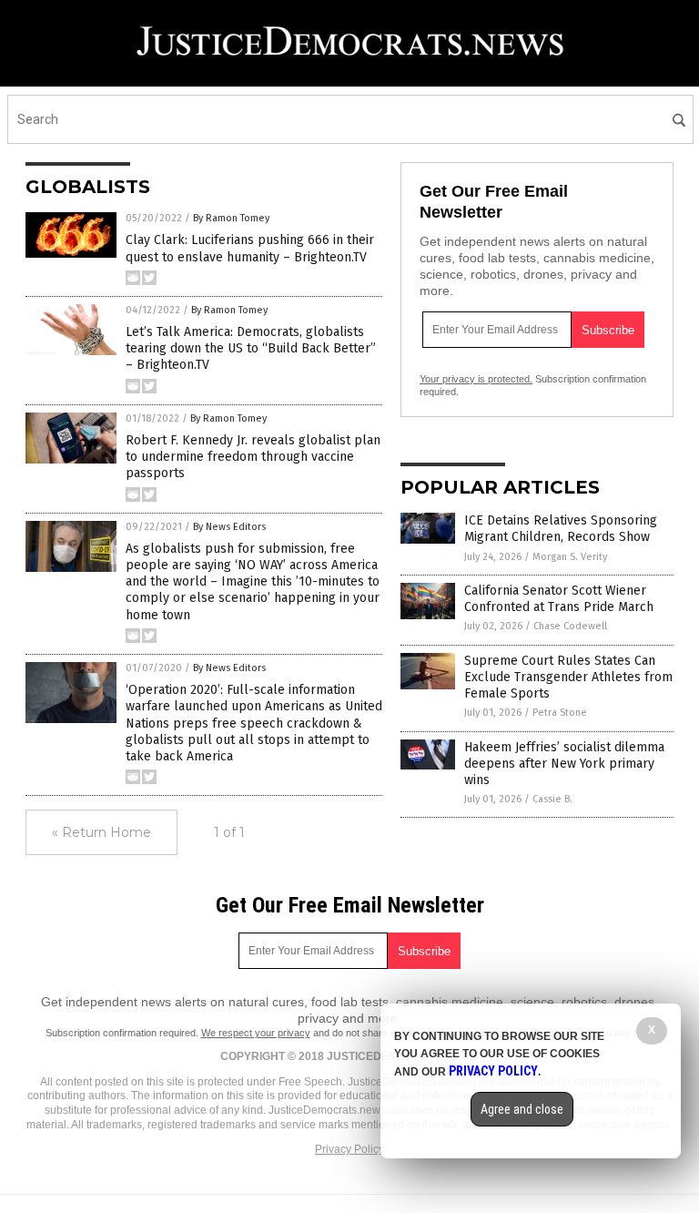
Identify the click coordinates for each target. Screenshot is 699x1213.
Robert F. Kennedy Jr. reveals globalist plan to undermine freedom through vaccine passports (253, 457)
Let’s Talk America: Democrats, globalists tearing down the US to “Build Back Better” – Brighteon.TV (251, 348)
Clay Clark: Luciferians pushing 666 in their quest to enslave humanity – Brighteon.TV (250, 248)
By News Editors (229, 527)
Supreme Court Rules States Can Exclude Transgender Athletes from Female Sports (568, 677)
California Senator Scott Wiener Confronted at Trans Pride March (558, 599)
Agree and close (522, 1109)
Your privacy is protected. (476, 378)
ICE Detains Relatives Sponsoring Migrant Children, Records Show (560, 529)
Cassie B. (552, 799)
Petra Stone (559, 713)
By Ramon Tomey (231, 218)
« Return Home (101, 832)
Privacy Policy (349, 1149)
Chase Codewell (570, 626)
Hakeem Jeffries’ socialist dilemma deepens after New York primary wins (564, 763)
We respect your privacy (255, 1032)
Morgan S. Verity (569, 557)
